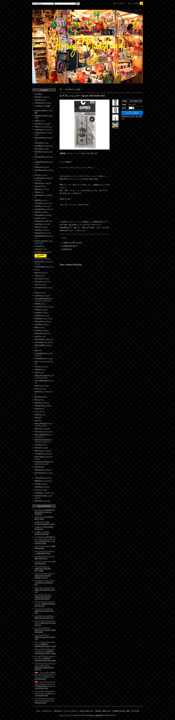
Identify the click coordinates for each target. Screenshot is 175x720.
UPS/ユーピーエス (40, 389)
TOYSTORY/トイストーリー (43, 203)
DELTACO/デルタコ (41, 397)
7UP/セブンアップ (40, 284)
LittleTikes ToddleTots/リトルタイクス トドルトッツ (44, 441)
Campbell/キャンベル (42, 143)
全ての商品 (38, 94)
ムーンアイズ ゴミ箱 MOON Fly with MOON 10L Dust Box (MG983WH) (45, 512)
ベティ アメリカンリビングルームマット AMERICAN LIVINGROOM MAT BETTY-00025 (45, 644)
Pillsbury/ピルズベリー (42, 167)
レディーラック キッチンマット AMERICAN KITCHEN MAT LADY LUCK (45, 590)
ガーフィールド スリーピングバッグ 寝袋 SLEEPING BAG (45, 552)
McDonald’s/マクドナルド (43, 321)
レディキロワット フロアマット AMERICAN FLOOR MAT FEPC (45, 617)
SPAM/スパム (39, 192)
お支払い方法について (87, 711)
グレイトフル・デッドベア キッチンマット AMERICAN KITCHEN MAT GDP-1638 (45, 604)
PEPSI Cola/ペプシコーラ (42, 281)
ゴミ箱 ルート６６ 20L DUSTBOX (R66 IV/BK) (42, 533)
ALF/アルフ (38, 420)
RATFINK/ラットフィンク (43, 206)
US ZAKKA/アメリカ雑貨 (72, 89)
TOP (61, 89)
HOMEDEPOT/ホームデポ (43, 406)
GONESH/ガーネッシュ (42, 315)
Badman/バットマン (41, 227)
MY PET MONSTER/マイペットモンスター (43, 435)
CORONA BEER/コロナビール (44, 267)
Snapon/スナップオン (42, 330)
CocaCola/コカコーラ (42, 278)
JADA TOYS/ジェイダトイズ (43, 431)
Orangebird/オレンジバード (44, 209)
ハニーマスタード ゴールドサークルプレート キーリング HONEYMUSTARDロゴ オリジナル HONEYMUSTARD (45, 685)
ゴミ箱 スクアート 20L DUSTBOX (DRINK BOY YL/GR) (44, 523)
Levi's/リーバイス (40, 292)
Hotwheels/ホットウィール (43, 129)
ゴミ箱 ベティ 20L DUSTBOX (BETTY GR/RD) (44, 518)
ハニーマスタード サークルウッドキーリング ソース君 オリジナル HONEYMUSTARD (45, 693)
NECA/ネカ (38, 417)
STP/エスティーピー (41, 175)
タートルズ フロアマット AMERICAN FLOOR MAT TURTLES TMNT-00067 (45, 630)
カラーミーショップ (65, 715)
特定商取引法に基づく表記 (121, 711)
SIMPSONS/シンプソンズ (42, 501)
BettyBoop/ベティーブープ (43, 318)
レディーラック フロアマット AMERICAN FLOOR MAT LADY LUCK (44, 611)
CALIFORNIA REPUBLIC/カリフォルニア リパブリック (44, 299)
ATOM (137, 711)
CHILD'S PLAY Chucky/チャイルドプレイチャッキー (44, 463)
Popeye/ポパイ (39, 246)
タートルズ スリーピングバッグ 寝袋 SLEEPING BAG (45, 557)
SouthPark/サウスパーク (42, 333)
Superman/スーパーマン (42, 224)
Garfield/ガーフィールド (42, 124)
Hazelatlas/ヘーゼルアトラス (44, 493)
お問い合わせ (58, 711)
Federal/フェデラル (41, 484)
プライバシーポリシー (71, 711)
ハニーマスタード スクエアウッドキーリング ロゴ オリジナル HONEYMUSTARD (45, 700)
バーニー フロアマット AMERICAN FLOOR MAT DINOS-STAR (45, 637)
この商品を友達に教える (70, 246)
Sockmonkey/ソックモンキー (44, 342)
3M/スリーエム (39, 400)
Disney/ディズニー (41, 218)
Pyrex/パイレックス (41, 490)
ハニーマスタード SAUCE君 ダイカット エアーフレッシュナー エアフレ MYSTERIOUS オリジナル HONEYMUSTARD (45, 540)
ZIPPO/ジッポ (39, 372)
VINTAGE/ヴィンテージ (42, 97)
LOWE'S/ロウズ (39, 408)
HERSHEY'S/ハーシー (41, 200)
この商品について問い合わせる (72, 242)
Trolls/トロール (40, 275)
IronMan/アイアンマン (42, 230)
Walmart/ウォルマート (42, 403)
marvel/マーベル (40, 336)
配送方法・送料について (103, 711)
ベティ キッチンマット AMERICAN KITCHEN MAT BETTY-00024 (43, 568)
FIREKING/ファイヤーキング (43, 481)
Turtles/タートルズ (41, 249)
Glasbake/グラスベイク (42, 487)
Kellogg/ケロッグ (40, 186)
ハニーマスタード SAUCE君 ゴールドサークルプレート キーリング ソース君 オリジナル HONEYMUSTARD (45, 676)
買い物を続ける (67, 249)
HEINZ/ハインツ (40, 121)
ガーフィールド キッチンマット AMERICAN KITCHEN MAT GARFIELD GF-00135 (45, 575)
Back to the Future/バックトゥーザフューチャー (44, 424)
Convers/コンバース (41, 366)
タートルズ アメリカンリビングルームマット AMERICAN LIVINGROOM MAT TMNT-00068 (45, 658)
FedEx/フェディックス (42, 386)
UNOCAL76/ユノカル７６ (43, 183)
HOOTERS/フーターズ (42, 324)
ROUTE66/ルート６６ (41, 149)
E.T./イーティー (39, 411)
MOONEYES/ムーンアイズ (43, 252)
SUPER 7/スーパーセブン (42, 428)
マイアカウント (121, 3)
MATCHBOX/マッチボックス (44, 339)
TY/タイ (37, 270)
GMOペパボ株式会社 (95, 715)
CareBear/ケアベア (41, 445)
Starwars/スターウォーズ (43, 233)
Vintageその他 (39, 467)
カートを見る (136, 3)
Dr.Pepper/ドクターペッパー (44, 306)
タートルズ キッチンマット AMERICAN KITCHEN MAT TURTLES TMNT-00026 (43, 597)
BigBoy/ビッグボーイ (41, 212)
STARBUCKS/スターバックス (44, 358)
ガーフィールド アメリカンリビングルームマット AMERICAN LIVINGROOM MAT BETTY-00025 (45, 651)
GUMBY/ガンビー (40, 369)
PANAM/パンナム (40, 304)
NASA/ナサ (38, 350)
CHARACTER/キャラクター (43, 103)
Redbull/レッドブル (41, 309)
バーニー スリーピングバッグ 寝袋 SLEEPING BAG (45, 562)
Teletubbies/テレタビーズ (43, 470)
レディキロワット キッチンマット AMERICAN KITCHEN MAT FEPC (45, 582)
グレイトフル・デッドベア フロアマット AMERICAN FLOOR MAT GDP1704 (45, 623)
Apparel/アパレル (40, 100)
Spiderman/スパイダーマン (43, 221)
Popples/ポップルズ (41, 448)
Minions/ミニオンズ (41, 273)
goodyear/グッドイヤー (42, 295)
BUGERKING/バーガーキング (44, 146)
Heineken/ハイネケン (41, 312)
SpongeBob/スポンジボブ (43, 215)
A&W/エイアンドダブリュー (44, 127)
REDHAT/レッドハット (42, 189)
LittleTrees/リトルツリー (43, 258)
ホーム (38, 711)
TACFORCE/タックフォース (43, 454)
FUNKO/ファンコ (40, 414)
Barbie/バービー (40, 327)
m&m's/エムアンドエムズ (43, 451)
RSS (132, 711)
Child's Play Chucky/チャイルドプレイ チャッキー (44, 376)
